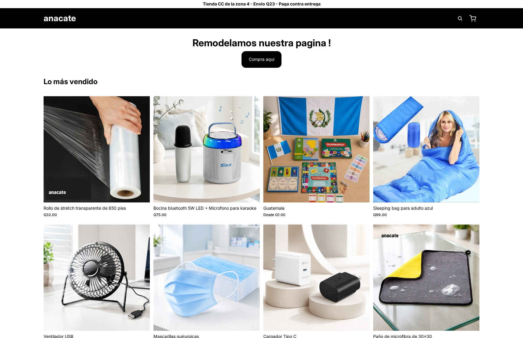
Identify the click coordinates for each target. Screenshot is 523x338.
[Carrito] (472, 18)
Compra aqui (261, 59)
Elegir (365, 192)
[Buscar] (460, 18)
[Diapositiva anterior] (162, 149)
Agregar (145, 192)
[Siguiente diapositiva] (251, 149)
